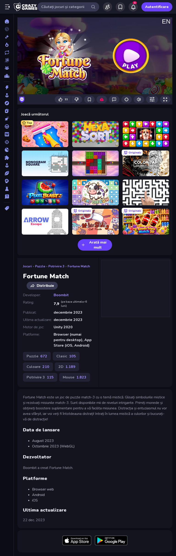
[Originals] (7, 60)
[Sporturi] (7, 173)
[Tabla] (7, 189)
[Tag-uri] (7, 208)
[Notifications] (133, 6)
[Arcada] (7, 95)
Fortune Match (79, 266)
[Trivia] (7, 196)
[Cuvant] (7, 134)
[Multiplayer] (7, 68)
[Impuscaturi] (7, 142)
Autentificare (157, 6)
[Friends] (107, 6)
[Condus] (7, 126)
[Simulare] (7, 165)
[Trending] (7, 45)
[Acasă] (7, 21)
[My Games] (120, 6)
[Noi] (7, 37)
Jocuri (27, 266)
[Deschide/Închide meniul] (7, 6)
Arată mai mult (97, 245)
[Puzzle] (7, 158)
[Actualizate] (7, 52)
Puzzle (40, 266)
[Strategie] (7, 181)
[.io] (7, 150)
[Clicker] (7, 119)
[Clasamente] (7, 76)
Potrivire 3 (56, 266)
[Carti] (7, 111)
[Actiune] (7, 87)
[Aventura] (7, 103)
